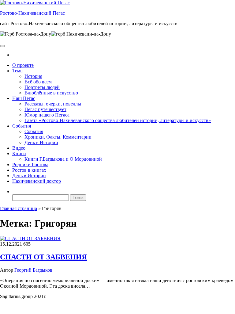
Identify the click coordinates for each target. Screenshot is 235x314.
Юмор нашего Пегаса (46, 114)
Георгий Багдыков (33, 270)
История (33, 76)
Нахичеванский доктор (36, 181)
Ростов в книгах (29, 170)
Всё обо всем (38, 81)
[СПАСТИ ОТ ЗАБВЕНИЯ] (30, 238)
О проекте (23, 65)
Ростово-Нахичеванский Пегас (32, 13)
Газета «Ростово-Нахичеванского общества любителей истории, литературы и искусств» (117, 120)
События (21, 125)
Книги (19, 153)
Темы (18, 70)
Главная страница (18, 208)
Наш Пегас (23, 98)
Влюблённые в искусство (51, 92)
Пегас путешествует (45, 109)
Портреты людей (42, 87)
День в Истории (41, 142)
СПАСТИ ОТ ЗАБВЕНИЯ (43, 257)
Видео (18, 148)
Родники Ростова (30, 164)
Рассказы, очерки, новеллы (52, 103)
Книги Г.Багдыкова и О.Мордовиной (63, 159)
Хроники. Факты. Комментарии (57, 137)
